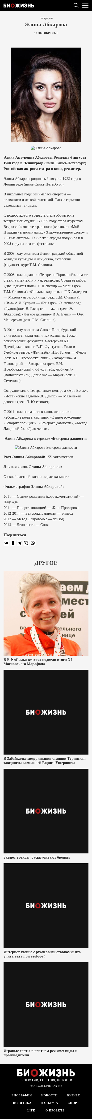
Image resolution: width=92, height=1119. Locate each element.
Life (31, 1110)
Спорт (73, 1103)
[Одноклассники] (13, 543)
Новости (49, 1095)
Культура (50, 1103)
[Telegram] (19, 543)
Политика (22, 1103)
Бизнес (73, 1095)
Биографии (46, 18)
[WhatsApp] (33, 543)
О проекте (55, 1110)
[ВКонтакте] (6, 543)
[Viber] (26, 543)
